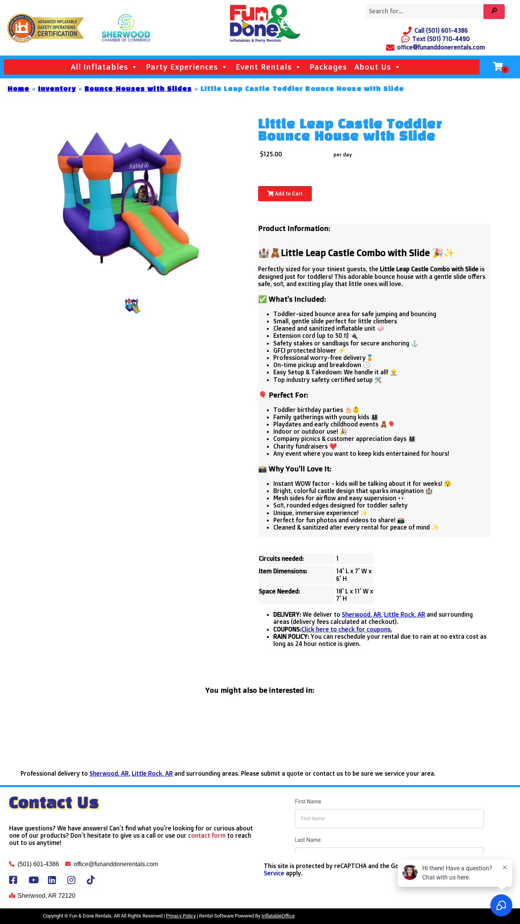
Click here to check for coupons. (346, 629)
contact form (207, 835)
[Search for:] (425, 11)
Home (18, 89)
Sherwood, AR (361, 614)
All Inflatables (99, 67)
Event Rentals (264, 67)
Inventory (57, 89)
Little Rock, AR (404, 614)
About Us (372, 67)
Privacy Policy (181, 916)
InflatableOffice (278, 916)
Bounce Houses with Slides (138, 89)
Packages (328, 67)
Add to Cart (288, 193)
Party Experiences (182, 67)
